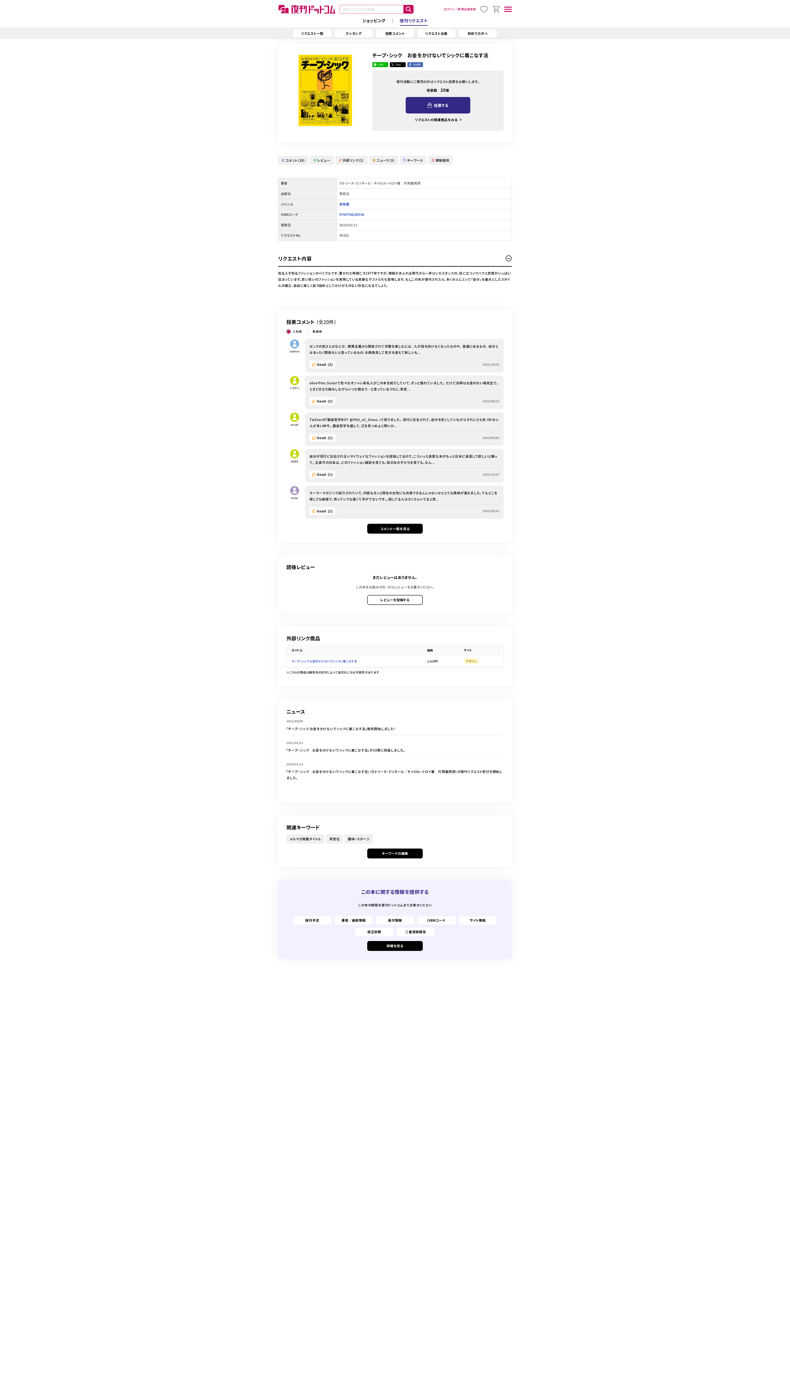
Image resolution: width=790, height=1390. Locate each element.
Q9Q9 (294, 461)
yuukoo (295, 351)
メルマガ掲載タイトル (305, 838)
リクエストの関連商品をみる (436, 119)
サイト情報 (478, 920)
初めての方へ (478, 33)
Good (325, 364)
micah (295, 424)
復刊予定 (312, 920)
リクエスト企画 (436, 33)
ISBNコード (436, 920)
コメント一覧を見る (395, 528)
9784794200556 (351, 214)
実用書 (344, 204)
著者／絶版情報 (354, 920)
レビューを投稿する (395, 599)
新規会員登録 (467, 9)
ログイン (449, 9)
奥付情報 (395, 920)
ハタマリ (294, 387)
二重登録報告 (415, 931)
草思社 (334, 838)
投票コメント (395, 33)
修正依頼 (374, 931)
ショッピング (374, 20)
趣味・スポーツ (358, 838)
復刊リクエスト (414, 20)
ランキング (354, 33)
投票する (441, 105)
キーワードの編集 (395, 853)
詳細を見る (395, 945)
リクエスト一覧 (312, 33)
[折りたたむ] (509, 258)
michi (294, 497)
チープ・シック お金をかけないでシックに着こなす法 (324, 661)
